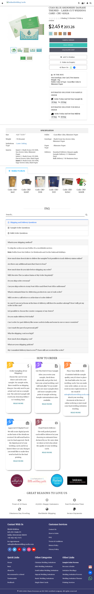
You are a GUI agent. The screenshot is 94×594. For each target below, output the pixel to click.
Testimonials (12, 578)
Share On (65, 67)
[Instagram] (29, 549)
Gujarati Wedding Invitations (45, 574)
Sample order (68, 40)
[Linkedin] (24, 549)
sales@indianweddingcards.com (76, 395)
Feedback (10, 582)
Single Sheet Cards (41, 582)
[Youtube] (34, 549)
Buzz (9, 566)
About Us (10, 570)
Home (9, 562)
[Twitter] (14, 549)
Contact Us (52, 529)
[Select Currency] (78, 3)
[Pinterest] (19, 549)
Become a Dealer (68, 566)
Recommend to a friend (15, 574)
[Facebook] (9, 549)
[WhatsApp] (71, 67)
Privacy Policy (54, 549)
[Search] (90, 3)
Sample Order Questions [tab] (20, 228)
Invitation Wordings (69, 570)
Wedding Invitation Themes (72, 578)
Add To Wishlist (68, 57)
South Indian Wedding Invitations (46, 570)
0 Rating (64, 18)
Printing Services (68, 582)
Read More (18, 403)
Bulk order (68, 45)
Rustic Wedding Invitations (44, 578)
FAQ (50, 537)
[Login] (87, 3)
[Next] (84, 184)
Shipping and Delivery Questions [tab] (23, 222)
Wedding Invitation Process (72, 574)
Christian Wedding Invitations (45, 562)
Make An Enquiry (68, 62)
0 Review (72, 18)
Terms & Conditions (56, 541)
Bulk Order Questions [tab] (19, 233)
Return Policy (53, 545)
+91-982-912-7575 (14, 538)
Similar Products (18, 171)
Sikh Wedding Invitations (44, 566)
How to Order (54, 533)
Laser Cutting (21, 144)
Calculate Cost (68, 50)
